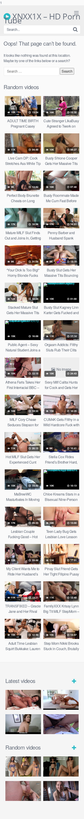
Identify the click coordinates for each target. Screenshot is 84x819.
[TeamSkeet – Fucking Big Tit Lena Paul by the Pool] (61, 700)
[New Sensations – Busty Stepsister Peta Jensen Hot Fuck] (23, 700)
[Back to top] (76, 811)
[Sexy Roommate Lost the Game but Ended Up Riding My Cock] (61, 791)
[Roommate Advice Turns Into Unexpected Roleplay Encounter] (61, 766)
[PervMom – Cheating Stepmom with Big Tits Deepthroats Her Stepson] (23, 724)
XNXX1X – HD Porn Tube (42, 17)
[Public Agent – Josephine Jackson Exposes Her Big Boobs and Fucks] (61, 724)
